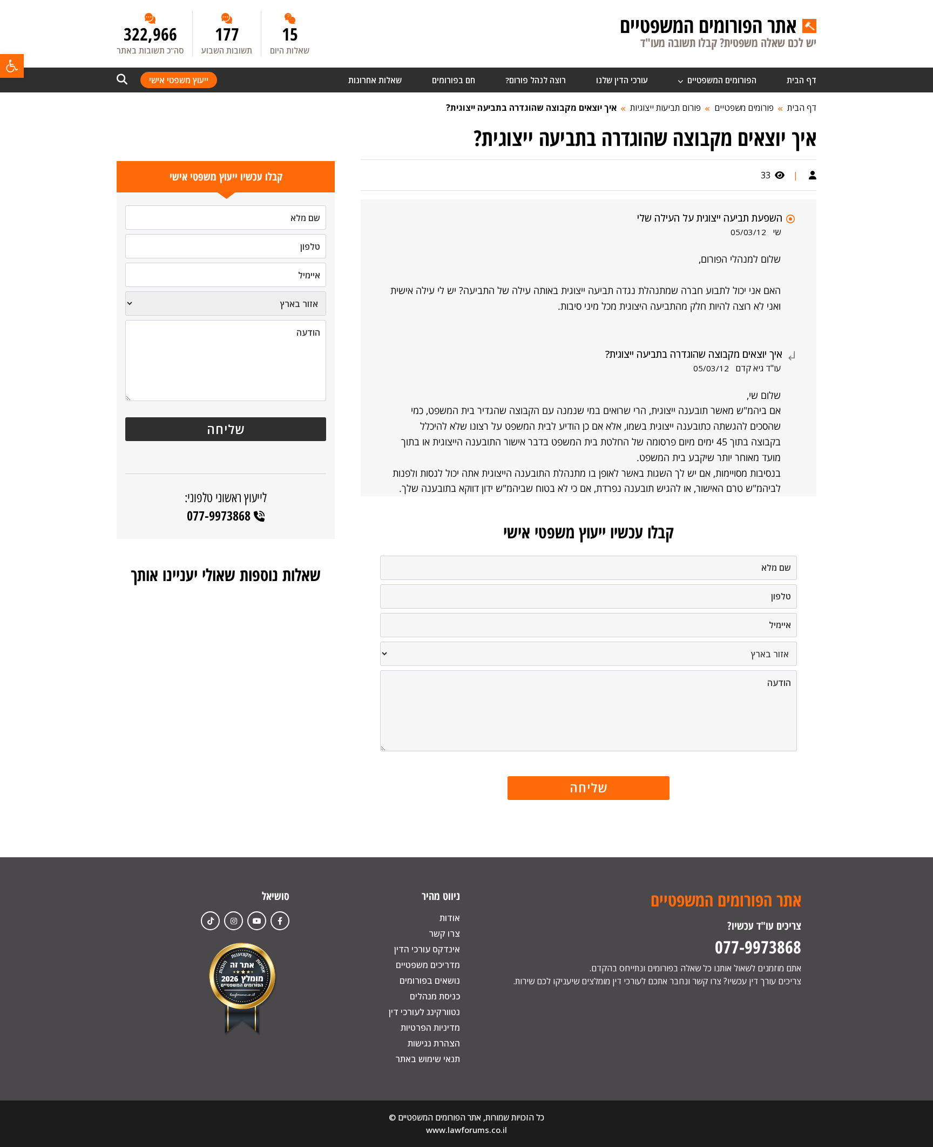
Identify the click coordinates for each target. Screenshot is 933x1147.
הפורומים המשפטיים (720, 80)
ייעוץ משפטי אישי (178, 80)
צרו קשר (444, 933)
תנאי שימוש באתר (427, 1059)
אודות (450, 918)
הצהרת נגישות (434, 1043)
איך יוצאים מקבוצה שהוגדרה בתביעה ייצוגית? (531, 108)
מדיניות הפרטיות (430, 1027)
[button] (12, 66)
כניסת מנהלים (435, 996)
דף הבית (801, 80)
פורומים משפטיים (744, 108)
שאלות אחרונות (375, 80)
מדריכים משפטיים (428, 965)
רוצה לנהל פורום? (535, 80)
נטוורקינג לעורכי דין (424, 1012)
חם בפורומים (453, 80)
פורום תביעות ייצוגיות (665, 108)
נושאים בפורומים (430, 980)
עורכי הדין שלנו (622, 80)
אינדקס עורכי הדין (427, 949)
